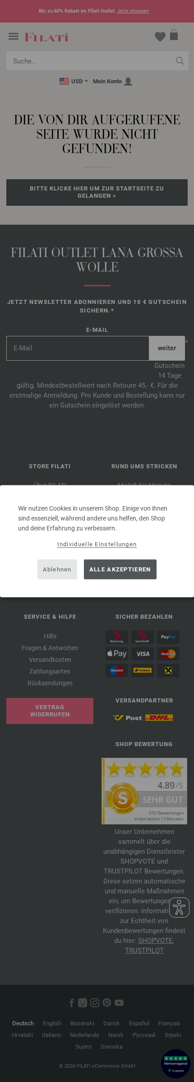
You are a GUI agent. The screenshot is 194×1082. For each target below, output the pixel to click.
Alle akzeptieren (120, 569)
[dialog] (97, 541)
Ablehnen (57, 569)
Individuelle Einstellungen (97, 543)
